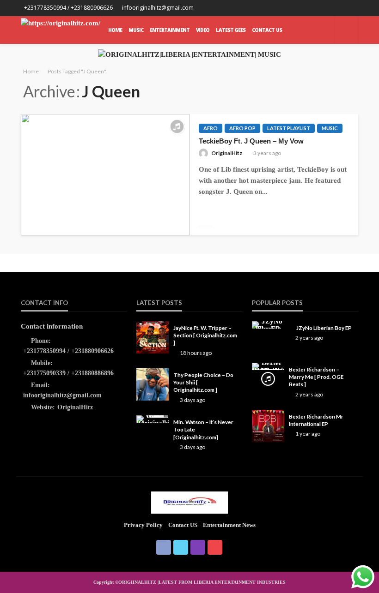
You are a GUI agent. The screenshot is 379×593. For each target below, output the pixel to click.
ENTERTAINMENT (170, 30)
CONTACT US (266, 30)
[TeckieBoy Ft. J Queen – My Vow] (105, 174)
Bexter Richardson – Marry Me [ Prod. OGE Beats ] (316, 377)
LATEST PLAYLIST (288, 128)
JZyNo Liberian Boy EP (324, 327)
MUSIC (135, 30)
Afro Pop (242, 128)
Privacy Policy (143, 524)
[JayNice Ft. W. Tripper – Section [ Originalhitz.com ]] (152, 337)
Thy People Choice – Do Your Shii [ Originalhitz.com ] (203, 382)
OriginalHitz (226, 153)
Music (330, 128)
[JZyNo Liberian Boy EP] (268, 325)
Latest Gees (230, 30)
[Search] (346, 30)
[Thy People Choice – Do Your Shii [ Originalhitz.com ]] (152, 384)
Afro (210, 128)
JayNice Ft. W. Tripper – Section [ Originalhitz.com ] (205, 335)
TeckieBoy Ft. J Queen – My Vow (251, 141)
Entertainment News (229, 524)
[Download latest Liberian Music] (60, 30)
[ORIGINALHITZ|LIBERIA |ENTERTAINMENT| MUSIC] (189, 502)
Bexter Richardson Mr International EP (316, 420)
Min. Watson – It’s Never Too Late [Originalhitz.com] (203, 429)
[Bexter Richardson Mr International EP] (268, 426)
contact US (182, 524)
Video (202, 30)
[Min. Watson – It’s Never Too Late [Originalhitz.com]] (152, 419)
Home (115, 30)
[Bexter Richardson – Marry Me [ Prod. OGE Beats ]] (268, 366)
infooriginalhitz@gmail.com (62, 395)
